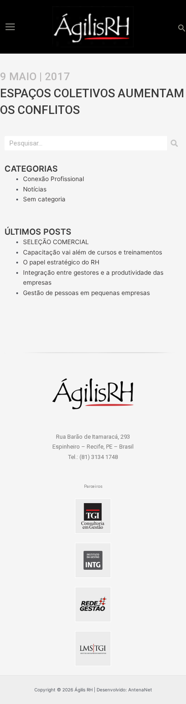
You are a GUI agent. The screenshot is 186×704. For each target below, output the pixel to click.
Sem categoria (44, 199)
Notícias (34, 189)
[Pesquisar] (174, 143)
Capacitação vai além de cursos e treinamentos (92, 252)
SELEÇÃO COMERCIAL (56, 241)
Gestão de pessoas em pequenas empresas (86, 292)
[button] (182, 27)
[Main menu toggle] (10, 26)
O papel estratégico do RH (61, 262)
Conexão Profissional (53, 178)
